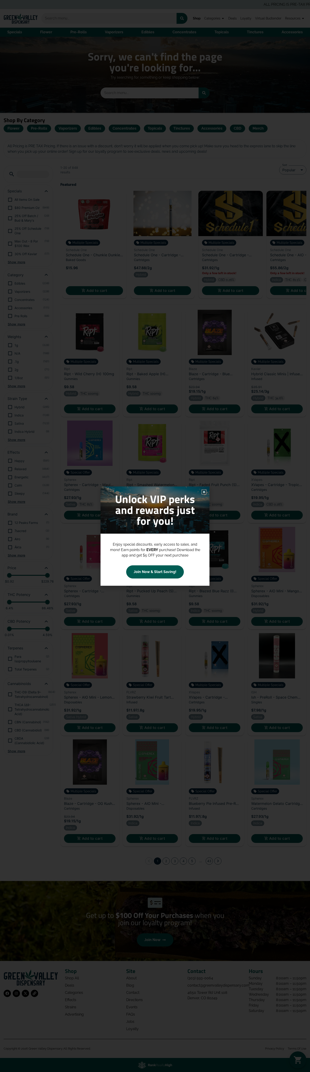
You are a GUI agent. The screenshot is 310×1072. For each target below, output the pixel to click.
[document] (155, 536)
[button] (204, 492)
